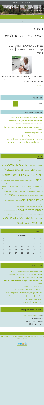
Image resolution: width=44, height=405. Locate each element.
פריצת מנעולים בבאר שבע (9, 204)
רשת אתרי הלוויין (26, 2)
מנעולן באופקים (7, 191)
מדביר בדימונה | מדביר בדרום (34, 299)
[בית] (42, 21)
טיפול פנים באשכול (9, 186)
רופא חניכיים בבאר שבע (17, 217)
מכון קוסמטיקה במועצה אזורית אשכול (34, 191)
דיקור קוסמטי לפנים (38, 161)
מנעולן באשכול (39, 195)
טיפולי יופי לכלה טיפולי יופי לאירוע (17, 184)
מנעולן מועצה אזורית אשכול (20, 195)
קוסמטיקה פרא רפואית (37, 218)
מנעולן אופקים (21, 191)
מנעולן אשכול (14, 191)
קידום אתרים (20, 338)
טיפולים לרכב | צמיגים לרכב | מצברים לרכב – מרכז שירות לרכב (24, 142)
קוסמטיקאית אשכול (20, 206)
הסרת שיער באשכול (17, 164)
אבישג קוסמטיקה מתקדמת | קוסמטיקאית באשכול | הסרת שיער (25, 49)
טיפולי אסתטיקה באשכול (29, 180)
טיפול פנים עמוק (29, 189)
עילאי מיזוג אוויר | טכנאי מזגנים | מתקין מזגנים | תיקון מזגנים (25, 121)
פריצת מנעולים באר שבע (33, 204)
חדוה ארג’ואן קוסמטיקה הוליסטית (33, 133)
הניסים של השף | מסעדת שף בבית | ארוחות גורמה (28, 124)
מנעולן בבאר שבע (32, 195)
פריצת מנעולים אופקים (16, 200)
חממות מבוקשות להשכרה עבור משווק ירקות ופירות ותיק (26, 117)
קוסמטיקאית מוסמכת (35, 214)
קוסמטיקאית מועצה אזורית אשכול (21, 214)
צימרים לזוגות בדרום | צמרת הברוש (32, 302)
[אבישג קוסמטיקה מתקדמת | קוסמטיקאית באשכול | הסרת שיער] (22, 65)
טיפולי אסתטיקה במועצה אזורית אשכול (13, 180)
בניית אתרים (40, 336)
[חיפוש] (15, 104)
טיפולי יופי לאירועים (31, 184)
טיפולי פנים (6, 184)
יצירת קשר (16, 2)
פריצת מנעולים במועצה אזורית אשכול (34, 206)
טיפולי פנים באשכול (38, 186)
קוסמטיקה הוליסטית (8, 214)
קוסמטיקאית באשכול (30, 210)
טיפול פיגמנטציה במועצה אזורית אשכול (24, 186)
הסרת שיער (31, 161)
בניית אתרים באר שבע (30, 336)
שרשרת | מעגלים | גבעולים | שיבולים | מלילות (23, 7)
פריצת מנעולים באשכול (21, 204)
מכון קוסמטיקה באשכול (8, 189)
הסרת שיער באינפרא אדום (12, 161)
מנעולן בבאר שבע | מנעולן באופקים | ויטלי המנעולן (28, 136)
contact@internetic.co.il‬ (32, 315)
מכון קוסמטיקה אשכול (19, 189)
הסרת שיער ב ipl (23, 161)
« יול (42, 259)
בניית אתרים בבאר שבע (18, 336)
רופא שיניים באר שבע (30, 223)
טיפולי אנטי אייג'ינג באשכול (20, 169)
